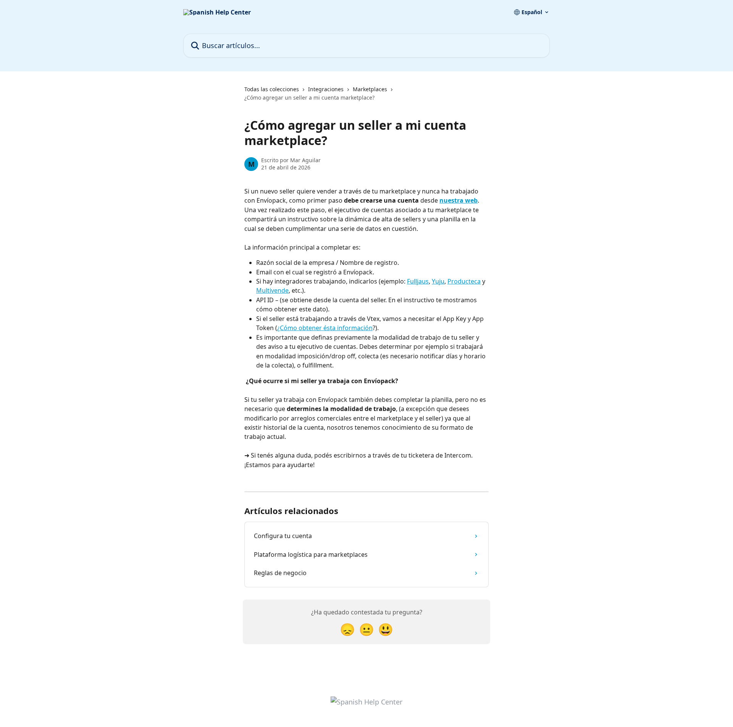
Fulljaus (418, 281)
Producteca (464, 281)
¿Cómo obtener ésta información (325, 328)
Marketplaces (370, 89)
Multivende (272, 290)
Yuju (438, 281)
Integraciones (326, 89)
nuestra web (458, 200)
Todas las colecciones (271, 89)
